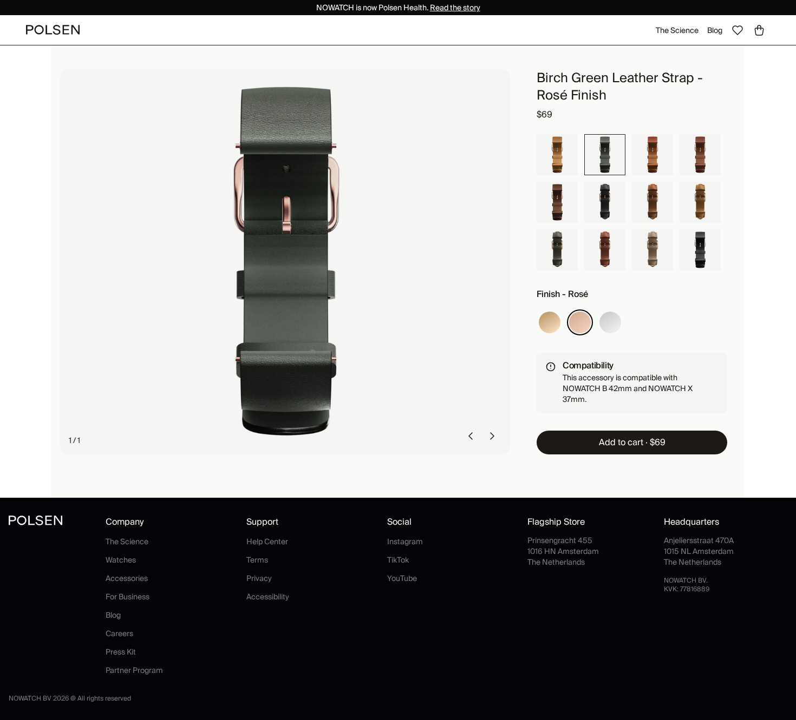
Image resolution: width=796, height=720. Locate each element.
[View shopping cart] (759, 30)
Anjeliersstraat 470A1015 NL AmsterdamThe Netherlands (699, 551)
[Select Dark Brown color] (557, 202)
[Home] (53, 30)
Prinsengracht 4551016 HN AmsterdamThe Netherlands (563, 551)
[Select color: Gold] (550, 322)
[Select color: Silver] (610, 322)
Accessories (127, 578)
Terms (257, 560)
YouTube (402, 578)
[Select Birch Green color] (604, 154)
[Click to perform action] (470, 436)
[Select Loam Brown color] (700, 202)
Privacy (259, 578)
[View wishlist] (737, 30)
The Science (677, 30)
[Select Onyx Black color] (700, 249)
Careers (119, 633)
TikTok (398, 560)
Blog (714, 30)
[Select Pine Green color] (557, 249)
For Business (127, 597)
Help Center (267, 541)
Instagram (405, 541)
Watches (121, 560)
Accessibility (267, 597)
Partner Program (134, 670)
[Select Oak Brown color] (652, 202)
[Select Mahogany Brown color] (604, 249)
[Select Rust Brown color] (700, 154)
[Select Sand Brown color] (557, 154)
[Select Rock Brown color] (652, 249)
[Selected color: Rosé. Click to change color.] (580, 322)
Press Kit (121, 652)
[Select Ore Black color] (604, 202)
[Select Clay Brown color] (652, 154)
